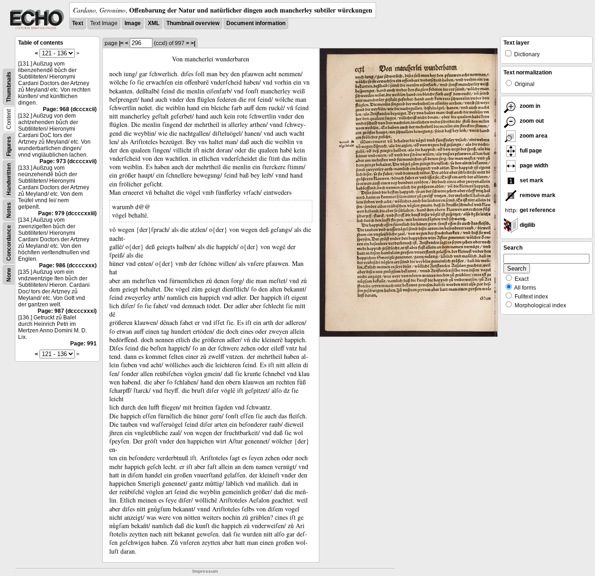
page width (533, 165)
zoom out (531, 121)
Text (77, 23)
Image (133, 23)
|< (121, 43)
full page (530, 150)
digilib (526, 225)
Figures (9, 146)
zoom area (533, 135)
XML (153, 23)
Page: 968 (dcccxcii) (70, 109)
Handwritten (9, 179)
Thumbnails (9, 87)
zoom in (529, 106)
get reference (536, 210)
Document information (255, 23)
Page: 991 (83, 343)
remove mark (536, 195)
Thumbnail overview (192, 23)
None (9, 275)
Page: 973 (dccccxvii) (68, 161)
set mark (530, 180)
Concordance (9, 243)
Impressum (205, 571)
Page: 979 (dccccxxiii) (67, 213)
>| (193, 43)
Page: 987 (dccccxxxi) (67, 311)
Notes (9, 210)
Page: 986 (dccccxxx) (68, 265)
